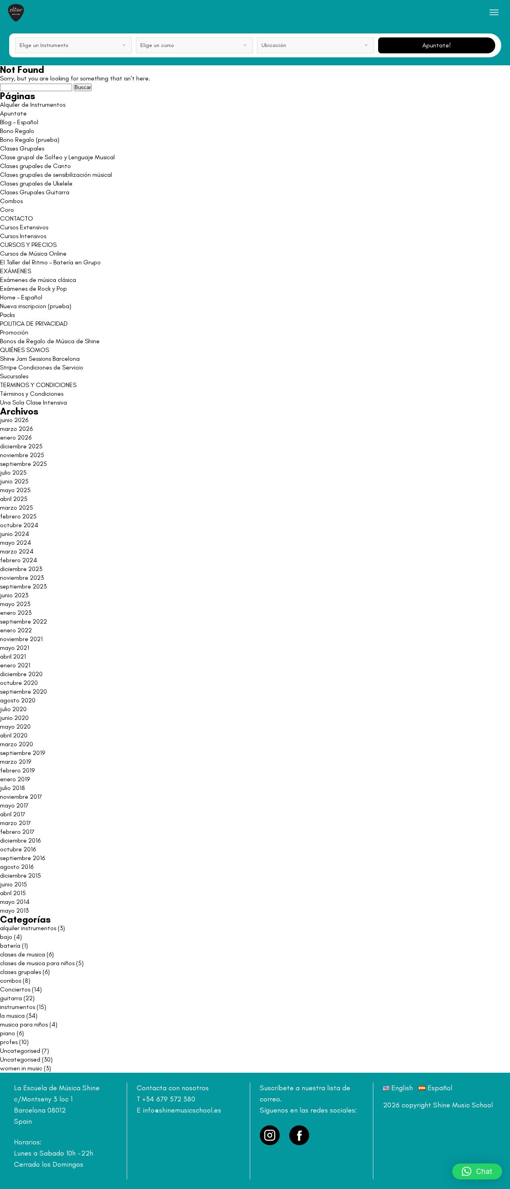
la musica (12, 1015)
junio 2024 (14, 534)
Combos (11, 201)
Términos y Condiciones (31, 393)
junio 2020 (14, 718)
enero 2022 (16, 630)
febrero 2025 (18, 516)
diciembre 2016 (20, 840)
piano (7, 1033)
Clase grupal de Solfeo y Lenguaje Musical (57, 157)
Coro (7, 209)
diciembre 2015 (20, 875)
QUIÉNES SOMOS (24, 350)
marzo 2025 (16, 507)
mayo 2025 (15, 490)
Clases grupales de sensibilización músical (56, 174)
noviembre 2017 (21, 796)
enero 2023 (15, 612)
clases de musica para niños (37, 963)
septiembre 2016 (22, 858)
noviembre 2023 (22, 577)
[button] (477, 1171)
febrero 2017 (17, 831)
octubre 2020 (19, 682)
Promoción (14, 332)
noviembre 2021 (21, 639)
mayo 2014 (14, 901)
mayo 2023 (15, 604)
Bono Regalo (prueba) (29, 139)
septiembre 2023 (23, 586)
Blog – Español (19, 122)
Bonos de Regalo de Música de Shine (50, 341)
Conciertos (15, 989)
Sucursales (14, 376)
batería (10, 945)
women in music (21, 1068)
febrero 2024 (18, 560)
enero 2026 (15, 437)
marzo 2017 (15, 823)
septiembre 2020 (23, 691)
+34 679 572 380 (168, 1099)
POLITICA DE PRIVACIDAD (34, 323)
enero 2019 (15, 779)
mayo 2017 (14, 805)
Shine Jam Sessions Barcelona (40, 358)
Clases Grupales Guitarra (34, 192)
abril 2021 (13, 656)
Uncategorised (20, 1050)
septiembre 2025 (23, 463)
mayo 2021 (14, 647)
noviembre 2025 (22, 455)
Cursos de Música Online (33, 253)
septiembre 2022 (23, 621)
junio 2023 (14, 595)
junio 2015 (13, 884)
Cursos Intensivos (23, 236)
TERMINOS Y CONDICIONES (38, 385)
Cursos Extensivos (24, 227)
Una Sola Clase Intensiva (33, 402)
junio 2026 (14, 420)
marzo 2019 (15, 761)
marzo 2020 (16, 744)
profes (9, 1042)
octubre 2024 (19, 525)
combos (10, 980)
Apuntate (13, 113)
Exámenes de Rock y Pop (33, 288)
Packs (7, 315)
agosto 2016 (16, 866)
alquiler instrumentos (28, 928)
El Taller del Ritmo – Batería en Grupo (50, 262)
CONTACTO (16, 218)
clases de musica (22, 954)
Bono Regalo (17, 131)
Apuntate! (436, 45)
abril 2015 (13, 893)
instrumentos (17, 1007)
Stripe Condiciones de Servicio (41, 367)
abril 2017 (13, 814)
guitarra (11, 998)
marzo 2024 (16, 551)
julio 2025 (13, 472)
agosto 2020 (17, 700)
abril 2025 (13, 499)
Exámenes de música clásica (38, 280)
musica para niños (24, 1024)
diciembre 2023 (21, 569)
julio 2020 (13, 709)
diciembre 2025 (21, 446)
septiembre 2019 (22, 753)
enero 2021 (15, 665)
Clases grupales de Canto (35, 166)
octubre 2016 (18, 849)
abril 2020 (13, 735)
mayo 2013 (14, 910)
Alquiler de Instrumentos (32, 104)
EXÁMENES (15, 271)
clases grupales (20, 972)
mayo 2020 (15, 726)
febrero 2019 (17, 770)
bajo (6, 937)
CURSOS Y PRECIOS (28, 244)
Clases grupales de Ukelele (36, 183)
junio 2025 (14, 481)
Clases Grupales (22, 148)
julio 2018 (12, 788)
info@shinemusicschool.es (182, 1110)
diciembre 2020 (21, 674)
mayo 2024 (15, 542)
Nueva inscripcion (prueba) (35, 306)
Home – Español (21, 297)
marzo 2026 (16, 428)
